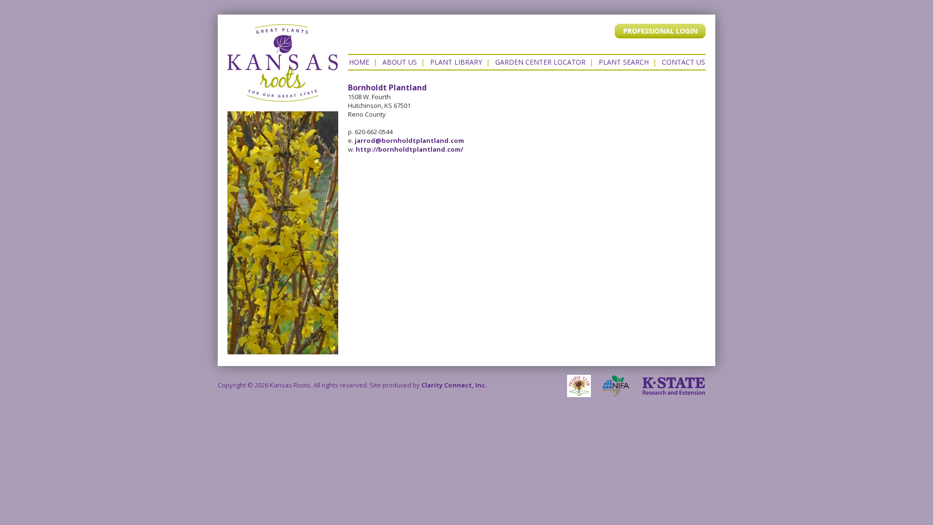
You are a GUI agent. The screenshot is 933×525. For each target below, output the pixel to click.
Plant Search (624, 62)
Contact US (683, 62)
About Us (399, 62)
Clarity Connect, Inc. (454, 385)
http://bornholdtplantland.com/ (409, 149)
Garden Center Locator (540, 62)
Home (359, 62)
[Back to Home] (282, 96)
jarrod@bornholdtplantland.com (409, 140)
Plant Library (456, 62)
